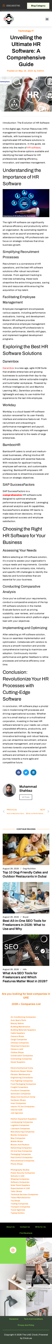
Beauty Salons (17, 1023)
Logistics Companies (20, 1125)
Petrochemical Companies (22, 1161)
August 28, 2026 (11, 869)
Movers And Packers (20, 1145)
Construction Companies (22, 1056)
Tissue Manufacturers (20, 1198)
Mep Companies (18, 1138)
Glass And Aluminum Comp (23, 1097)
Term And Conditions (33, 1319)
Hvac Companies (18, 1103)
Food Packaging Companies (23, 1084)
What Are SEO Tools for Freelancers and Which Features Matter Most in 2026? (25, 977)
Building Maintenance (20, 1027)
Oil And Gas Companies (21, 1151)
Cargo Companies (19, 1040)
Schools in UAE (17, 1176)
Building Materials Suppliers (23, 1030)
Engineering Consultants (22, 1078)
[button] (47, 19)
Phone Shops (17, 1164)
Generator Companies (21, 1094)
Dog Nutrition (29, 869)
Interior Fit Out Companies (22, 1107)
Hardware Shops (18, 1100)
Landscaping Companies (22, 1122)
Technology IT (26, 31)
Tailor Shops (16, 1191)
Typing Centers (17, 1213)
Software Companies (20, 1182)
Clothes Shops (17, 1052)
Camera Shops (17, 1036)
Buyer (26, 917)
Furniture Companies (20, 1090)
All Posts (25, 797)
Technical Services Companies (24, 1194)
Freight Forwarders (19, 1087)
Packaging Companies (21, 1154)
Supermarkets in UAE (20, 1188)
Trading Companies (19, 1204)
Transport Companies (20, 1207)
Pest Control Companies (21, 1157)
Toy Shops (15, 1201)
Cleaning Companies (20, 1046)
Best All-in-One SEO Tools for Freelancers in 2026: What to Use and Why (24, 925)
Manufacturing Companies (22, 1132)
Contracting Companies (21, 1059)
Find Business (26, 1233)
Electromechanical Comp (22, 1068)
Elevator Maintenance (20, 1074)
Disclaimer (14, 1319)
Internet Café (17, 1110)
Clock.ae (27, 1338)
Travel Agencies (18, 1210)
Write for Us (40, 1227)
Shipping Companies (20, 1179)
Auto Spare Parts (18, 1020)
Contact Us (25, 1227)
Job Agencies (17, 1113)
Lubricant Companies (20, 1129)
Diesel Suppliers (18, 1062)
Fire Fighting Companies (22, 1081)
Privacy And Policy (26, 1325)
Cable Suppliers (18, 1033)
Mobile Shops (17, 1141)
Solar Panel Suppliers (20, 1185)
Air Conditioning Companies (23, 1017)
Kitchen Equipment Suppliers (24, 1119)
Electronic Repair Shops (21, 1071)
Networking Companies (21, 1148)
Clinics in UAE (17, 1049)
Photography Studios (20, 1170)
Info (25, 969)
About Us (10, 1227)
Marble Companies (19, 1135)
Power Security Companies (23, 1173)
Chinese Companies (20, 1043)
